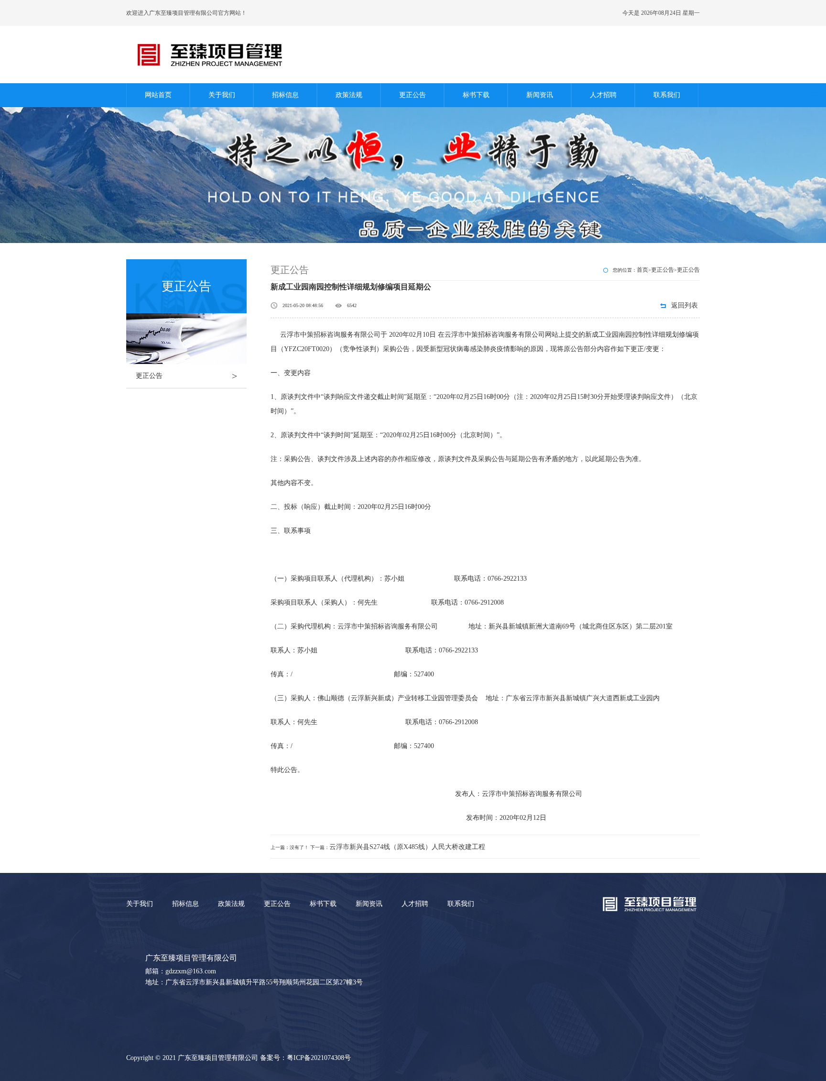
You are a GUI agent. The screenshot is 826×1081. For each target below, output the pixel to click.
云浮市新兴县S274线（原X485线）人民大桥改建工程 (407, 846)
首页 (642, 269)
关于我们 (221, 95)
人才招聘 (603, 95)
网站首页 (158, 95)
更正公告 (412, 95)
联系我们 (666, 95)
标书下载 (476, 95)
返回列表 (684, 305)
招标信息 (285, 95)
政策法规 (349, 95)
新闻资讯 (539, 95)
